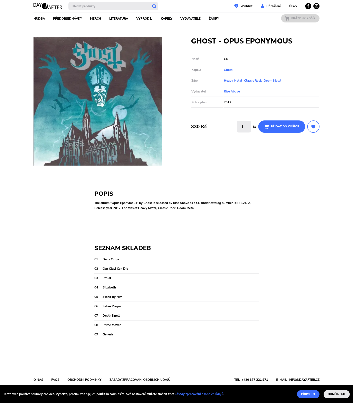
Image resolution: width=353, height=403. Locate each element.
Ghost (228, 70)
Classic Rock (253, 81)
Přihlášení (273, 6)
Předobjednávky (67, 19)
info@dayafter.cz (304, 380)
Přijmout (308, 394)
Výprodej (144, 19)
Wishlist (246, 6)
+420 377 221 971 (255, 380)
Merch (95, 19)
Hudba (39, 19)
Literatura (118, 19)
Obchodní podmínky (84, 380)
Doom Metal (272, 81)
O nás (38, 380)
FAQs (55, 380)
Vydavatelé (190, 19)
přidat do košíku (285, 126)
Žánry (214, 19)
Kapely (166, 19)
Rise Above (232, 91)
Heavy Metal (233, 81)
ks (254, 127)
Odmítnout (337, 394)
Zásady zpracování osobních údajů (199, 394)
